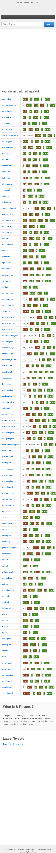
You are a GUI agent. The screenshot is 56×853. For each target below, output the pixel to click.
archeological (7, 469)
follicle (4, 614)
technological (7, 214)
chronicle (6, 560)
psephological (8, 305)
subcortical (6, 511)
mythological (7, 329)
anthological (7, 129)
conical (5, 566)
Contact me (20, 849)
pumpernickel (7, 293)
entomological (8, 432)
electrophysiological (10, 444)
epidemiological (8, 426)
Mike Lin (12, 849)
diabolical (6, 178)
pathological (7, 141)
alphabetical (7, 263)
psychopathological (10, 135)
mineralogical (7, 390)
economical (7, 166)
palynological (7, 669)
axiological (6, 463)
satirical (5, 584)
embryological (8, 438)
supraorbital (7, 238)
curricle (5, 529)
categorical (6, 99)
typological (6, 281)
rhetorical (6, 190)
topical (4, 632)
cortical (5, 517)
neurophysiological (10, 335)
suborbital (6, 257)
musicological (7, 299)
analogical (6, 153)
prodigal (5, 602)
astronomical (7, 147)
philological (6, 202)
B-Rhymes (21, 10)
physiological (7, 341)
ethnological (7, 184)
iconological (7, 687)
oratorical (6, 123)
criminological (7, 457)
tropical (5, 626)
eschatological (8, 414)
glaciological (7, 396)
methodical (6, 226)
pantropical (6, 645)
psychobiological (9, 347)
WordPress (32, 852)
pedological (7, 232)
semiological (7, 366)
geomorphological (9, 548)
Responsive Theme (44, 849)
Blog (37, 3)
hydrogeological (8, 499)
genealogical (7, 487)
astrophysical (7, 554)
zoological (6, 311)
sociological (7, 372)
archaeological (8, 505)
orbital (4, 657)
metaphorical (7, 111)
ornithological (7, 481)
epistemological (8, 420)
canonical (6, 250)
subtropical (6, 638)
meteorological (8, 323)
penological (7, 681)
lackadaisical (7, 572)
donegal (5, 596)
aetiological (6, 451)
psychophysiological (10, 360)
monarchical (7, 578)
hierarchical (7, 523)
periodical (6, 651)
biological (6, 408)
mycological (7, 269)
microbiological (8, 317)
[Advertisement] (28, 60)
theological (6, 384)
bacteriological (8, 402)
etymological (7, 475)
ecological (6, 172)
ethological (6, 160)
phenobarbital (8, 590)
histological (6, 535)
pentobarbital (7, 220)
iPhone (19, 3)
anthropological (8, 493)
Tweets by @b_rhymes (13, 744)
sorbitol (5, 620)
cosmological (7, 541)
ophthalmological (9, 105)
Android (26, 3)
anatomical (6, 117)
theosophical (7, 244)
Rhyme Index (30, 849)
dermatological (8, 608)
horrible (5, 287)
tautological (7, 663)
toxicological (7, 378)
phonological (7, 693)
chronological (7, 675)
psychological (7, 275)
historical (5, 196)
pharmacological (9, 354)
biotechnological (9, 208)
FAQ (32, 3)
